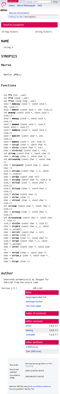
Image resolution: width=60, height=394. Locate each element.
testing (12, 17)
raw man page (33, 305)
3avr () (33, 351)
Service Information (19, 13)
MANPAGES (13, 1)
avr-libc (20, 17)
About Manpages (26, 5)
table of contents (36, 313)
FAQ (40, 5)
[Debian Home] (3, 6)
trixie (28, 325)
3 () (32, 346)
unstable (30, 334)
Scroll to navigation (13, 24)
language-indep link (36, 297)
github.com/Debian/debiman (39, 386)
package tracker (34, 301)
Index (12, 5)
